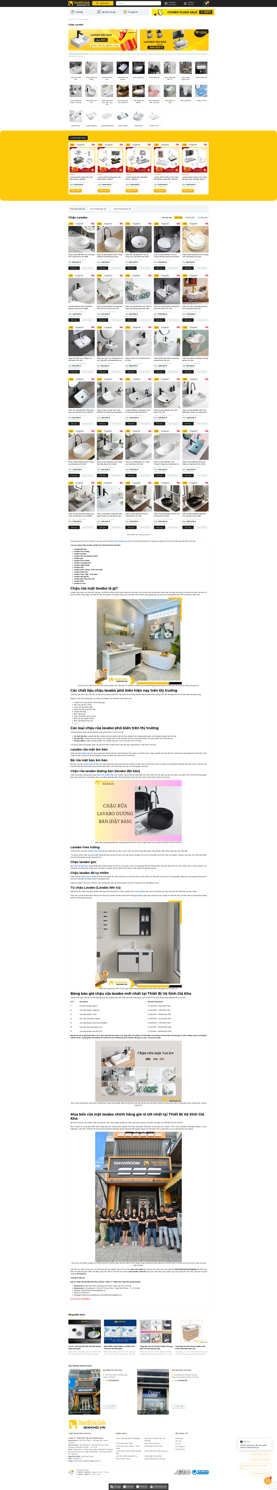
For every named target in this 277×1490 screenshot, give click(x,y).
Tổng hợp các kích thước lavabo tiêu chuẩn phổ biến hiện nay (190, 1347)
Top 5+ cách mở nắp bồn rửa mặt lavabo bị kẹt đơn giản (84, 1347)
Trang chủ (72, 19)
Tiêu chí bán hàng (123, 1459)
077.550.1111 (113, 1380)
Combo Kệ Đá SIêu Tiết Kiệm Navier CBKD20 (136, 178)
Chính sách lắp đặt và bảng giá (128, 1438)
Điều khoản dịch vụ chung (154, 1459)
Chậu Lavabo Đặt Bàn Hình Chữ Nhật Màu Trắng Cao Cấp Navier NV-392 (194, 411)
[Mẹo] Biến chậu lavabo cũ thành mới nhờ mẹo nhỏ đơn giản (119, 1347)
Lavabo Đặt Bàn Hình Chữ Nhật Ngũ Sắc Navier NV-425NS (80, 307)
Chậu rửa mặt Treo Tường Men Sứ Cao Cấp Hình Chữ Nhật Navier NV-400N (110, 359)
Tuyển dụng (180, 1449)
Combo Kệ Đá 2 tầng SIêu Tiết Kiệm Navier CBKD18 (81, 178)
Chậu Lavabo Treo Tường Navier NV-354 (137, 359)
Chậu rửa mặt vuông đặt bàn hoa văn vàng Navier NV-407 (194, 307)
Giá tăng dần (190, 217)
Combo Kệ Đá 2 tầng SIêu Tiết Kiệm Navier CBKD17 (109, 178)
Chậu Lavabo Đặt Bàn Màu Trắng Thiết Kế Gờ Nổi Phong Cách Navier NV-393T (109, 256)
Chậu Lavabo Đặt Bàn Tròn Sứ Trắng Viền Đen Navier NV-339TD (166, 256)
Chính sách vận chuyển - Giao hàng (127, 1447)
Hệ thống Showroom (173, 3)
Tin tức (178, 1444)
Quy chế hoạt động (151, 1443)
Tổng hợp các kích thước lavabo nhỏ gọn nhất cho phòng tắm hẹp (156, 1347)
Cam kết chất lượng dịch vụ (126, 1456)
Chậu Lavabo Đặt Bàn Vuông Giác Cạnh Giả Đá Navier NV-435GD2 (81, 515)
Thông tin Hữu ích (191, 3)
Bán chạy (178, 217)
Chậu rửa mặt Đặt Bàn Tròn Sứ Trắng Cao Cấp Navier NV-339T (137, 256)
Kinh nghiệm (180, 1446)
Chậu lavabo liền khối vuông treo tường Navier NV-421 (166, 359)
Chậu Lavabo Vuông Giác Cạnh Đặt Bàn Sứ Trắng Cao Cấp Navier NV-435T (110, 411)
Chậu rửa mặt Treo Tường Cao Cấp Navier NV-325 (80, 359)
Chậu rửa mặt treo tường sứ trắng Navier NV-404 (195, 359)
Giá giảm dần (203, 217)
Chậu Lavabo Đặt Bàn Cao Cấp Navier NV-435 (165, 411)
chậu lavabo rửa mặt (122, 541)
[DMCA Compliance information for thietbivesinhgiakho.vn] (182, 1472)
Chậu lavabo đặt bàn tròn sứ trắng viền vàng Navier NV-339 (195, 256)
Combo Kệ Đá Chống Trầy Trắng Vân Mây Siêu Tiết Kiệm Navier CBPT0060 (194, 178)
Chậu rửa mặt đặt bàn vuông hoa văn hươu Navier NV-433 (166, 307)
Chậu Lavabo (83, 19)
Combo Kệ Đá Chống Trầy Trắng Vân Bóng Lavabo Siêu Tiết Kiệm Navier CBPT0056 (166, 178)
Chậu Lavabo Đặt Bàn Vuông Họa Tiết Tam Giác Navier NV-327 (109, 307)
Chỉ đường (109, 1406)
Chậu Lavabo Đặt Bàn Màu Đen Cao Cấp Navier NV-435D (194, 515)
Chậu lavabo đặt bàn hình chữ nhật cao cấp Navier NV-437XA (193, 463)
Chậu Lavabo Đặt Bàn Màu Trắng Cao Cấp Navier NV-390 (81, 463)
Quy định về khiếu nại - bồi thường (155, 1439)
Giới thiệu (179, 1438)
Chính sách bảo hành (124, 1443)
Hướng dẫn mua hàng (152, 1456)
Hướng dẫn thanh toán (153, 1446)
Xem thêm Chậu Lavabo (138, 535)
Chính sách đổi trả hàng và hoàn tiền (128, 1452)
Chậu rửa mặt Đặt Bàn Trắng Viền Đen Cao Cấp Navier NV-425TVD (81, 411)
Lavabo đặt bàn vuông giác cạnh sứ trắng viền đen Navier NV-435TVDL (137, 411)
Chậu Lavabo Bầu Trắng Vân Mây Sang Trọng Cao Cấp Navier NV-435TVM (109, 515)
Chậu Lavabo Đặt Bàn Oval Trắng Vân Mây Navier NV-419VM (109, 463)
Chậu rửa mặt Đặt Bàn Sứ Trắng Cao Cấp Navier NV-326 (137, 463)
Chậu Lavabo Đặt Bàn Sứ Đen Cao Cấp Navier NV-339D (167, 515)
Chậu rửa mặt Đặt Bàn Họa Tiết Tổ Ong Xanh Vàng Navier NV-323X (138, 307)
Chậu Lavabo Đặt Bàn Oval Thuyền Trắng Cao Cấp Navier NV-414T (167, 463)
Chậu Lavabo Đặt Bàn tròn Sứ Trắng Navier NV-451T (136, 515)
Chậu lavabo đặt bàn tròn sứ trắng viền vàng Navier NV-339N (81, 256)
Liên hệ (178, 1441)
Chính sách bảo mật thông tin (156, 1451)
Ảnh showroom (75, 1412)
